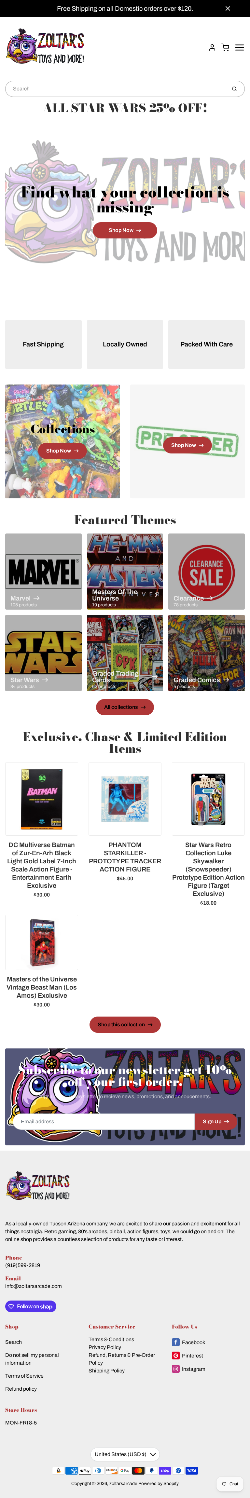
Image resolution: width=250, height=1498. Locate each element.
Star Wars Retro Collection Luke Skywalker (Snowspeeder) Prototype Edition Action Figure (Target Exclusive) (208, 869)
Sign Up (212, 1121)
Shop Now (121, 230)
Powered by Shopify (158, 1483)
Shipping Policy (107, 1370)
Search (13, 1342)
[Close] (227, 8)
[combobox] (115, 89)
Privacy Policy (105, 1347)
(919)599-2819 (22, 1265)
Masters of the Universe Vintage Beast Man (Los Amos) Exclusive (42, 987)
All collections (121, 707)
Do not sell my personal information (32, 1359)
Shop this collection (121, 1024)
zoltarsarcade (123, 1483)
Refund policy (21, 1389)
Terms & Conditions (111, 1339)
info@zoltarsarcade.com (33, 1286)
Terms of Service (24, 1376)
